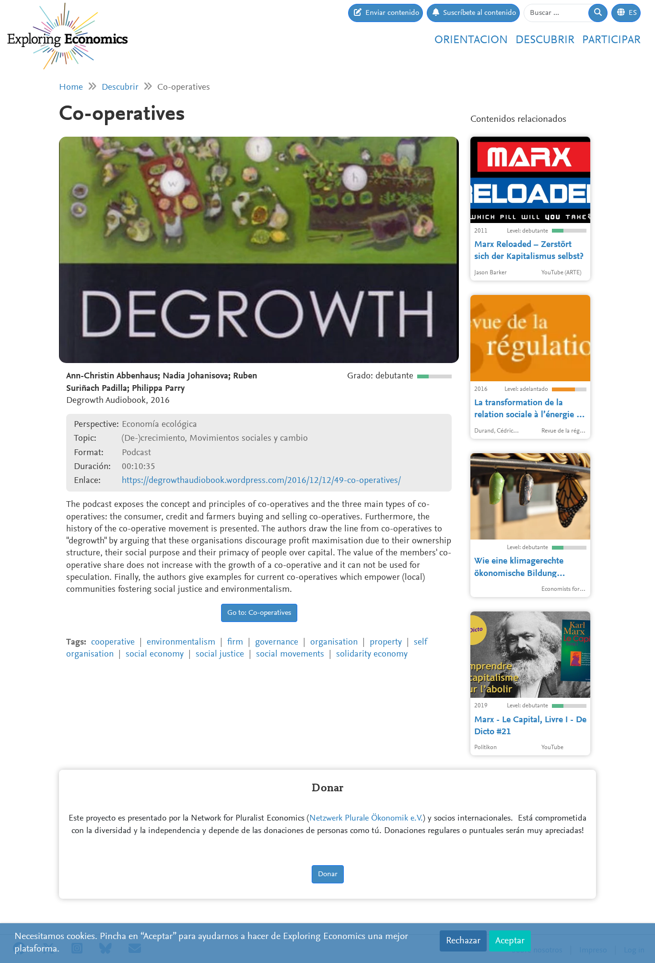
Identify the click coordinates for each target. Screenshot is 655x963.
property (386, 642)
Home (71, 87)
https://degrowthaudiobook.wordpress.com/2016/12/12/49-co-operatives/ (261, 480)
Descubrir (544, 40)
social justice (220, 654)
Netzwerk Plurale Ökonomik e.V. (366, 818)
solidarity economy (372, 654)
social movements (290, 654)
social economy (155, 654)
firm (235, 642)
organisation (334, 642)
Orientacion (471, 40)
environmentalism (181, 642)
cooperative (113, 642)
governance (276, 642)
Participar (611, 40)
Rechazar (463, 941)
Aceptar (510, 941)
